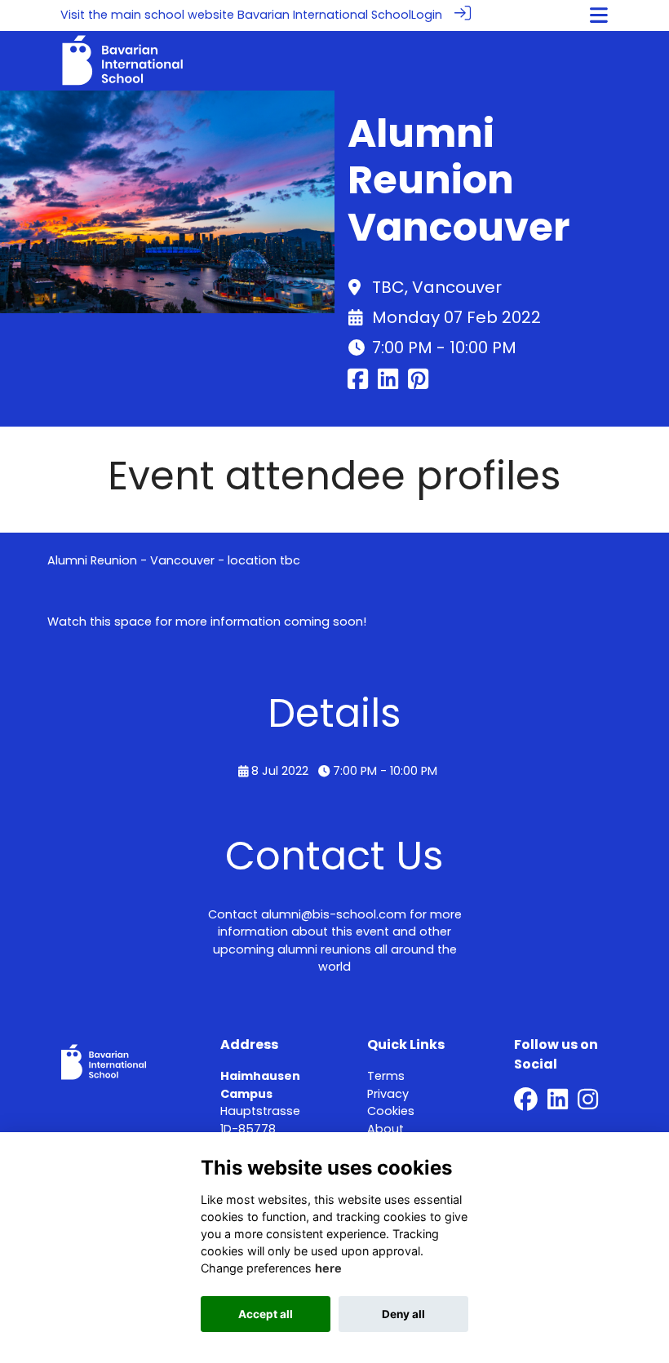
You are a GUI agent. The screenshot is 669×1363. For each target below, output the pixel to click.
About (385, 1129)
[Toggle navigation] (599, 15)
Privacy (388, 1094)
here (328, 1268)
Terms (386, 1076)
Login (426, 15)
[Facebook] (526, 1103)
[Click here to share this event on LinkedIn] (388, 384)
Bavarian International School (324, 15)
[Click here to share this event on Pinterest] (418, 384)
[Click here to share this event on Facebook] (358, 384)
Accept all (265, 1314)
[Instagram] (588, 1103)
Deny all (403, 1314)
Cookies (390, 1111)
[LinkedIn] (557, 1103)
